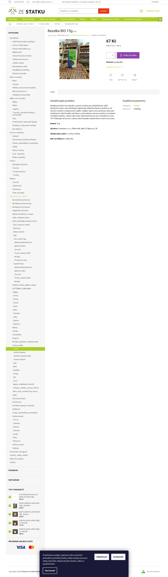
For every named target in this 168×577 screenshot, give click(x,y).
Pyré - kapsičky (18, 154)
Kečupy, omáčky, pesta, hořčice (26, 388)
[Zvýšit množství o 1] (115, 53)
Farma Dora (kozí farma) (21, 56)
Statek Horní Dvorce (20, 59)
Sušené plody (17, 416)
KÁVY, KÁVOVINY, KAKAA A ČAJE (24, 221)
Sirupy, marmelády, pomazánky (24, 412)
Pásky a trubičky (18, 157)
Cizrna (15, 295)
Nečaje (17, 256)
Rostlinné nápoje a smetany (23, 405)
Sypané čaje (19, 263)
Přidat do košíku (130, 55)
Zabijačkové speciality (21, 95)
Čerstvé (15, 168)
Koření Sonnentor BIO (22, 356)
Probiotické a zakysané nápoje (24, 122)
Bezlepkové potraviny (21, 207)
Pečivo (12, 161)
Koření (15, 349)
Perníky (16, 175)
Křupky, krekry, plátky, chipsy (24, 285)
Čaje (15, 235)
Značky (13, 462)
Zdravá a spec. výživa (18, 196)
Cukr (15, 363)
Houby (15, 434)
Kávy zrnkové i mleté (21, 225)
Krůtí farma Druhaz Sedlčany (23, 41)
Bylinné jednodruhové (23, 242)
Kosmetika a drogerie (18, 451)
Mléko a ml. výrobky (17, 98)
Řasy (15, 437)
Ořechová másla (18, 398)
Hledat (103, 11)
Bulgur (15, 292)
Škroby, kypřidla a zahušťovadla (25, 342)
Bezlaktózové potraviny (21, 203)
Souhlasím (118, 556)
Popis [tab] (52, 92)
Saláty (14, 146)
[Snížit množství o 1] (115, 56)
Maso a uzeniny (16, 77)
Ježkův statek (18, 63)
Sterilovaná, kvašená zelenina (24, 139)
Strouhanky (17, 334)
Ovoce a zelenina (17, 132)
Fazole (15, 302)
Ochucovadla (17, 345)
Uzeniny (15, 84)
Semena (16, 430)
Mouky (15, 327)
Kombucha (16, 189)
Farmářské (14, 38)
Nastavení (50, 570)
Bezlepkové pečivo (20, 164)
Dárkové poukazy (17, 458)
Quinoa (16, 320)
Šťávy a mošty (18, 150)
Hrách (15, 306)
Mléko (14, 102)
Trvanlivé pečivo (19, 171)
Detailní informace (113, 67)
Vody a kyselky (18, 192)
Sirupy (15, 373)
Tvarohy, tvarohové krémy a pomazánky (23, 113)
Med (15, 366)
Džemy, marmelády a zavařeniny (25, 143)
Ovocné (15, 182)
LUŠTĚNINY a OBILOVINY (21, 288)
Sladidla (16, 370)
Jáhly (15, 317)
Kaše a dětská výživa (20, 217)
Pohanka (16, 313)
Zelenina (16, 423)
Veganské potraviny (20, 210)
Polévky (15, 448)
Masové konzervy (19, 91)
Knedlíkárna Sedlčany (20, 70)
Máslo (14, 105)
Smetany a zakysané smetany (24, 125)
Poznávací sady (20, 260)
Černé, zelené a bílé (22, 253)
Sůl (14, 377)
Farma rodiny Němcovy (21, 49)
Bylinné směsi (19, 246)
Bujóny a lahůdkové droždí (23, 384)
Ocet (15, 381)
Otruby (15, 331)
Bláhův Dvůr (17, 52)
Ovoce (15, 419)
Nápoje (12, 178)
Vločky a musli (18, 444)
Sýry (14, 118)
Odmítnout (101, 556)
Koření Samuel (19, 352)
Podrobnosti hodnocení (80, 35)
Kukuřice (16, 324)
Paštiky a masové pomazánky (24, 87)
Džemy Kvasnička (19, 73)
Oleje (14, 395)
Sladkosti (16, 409)
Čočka (15, 299)
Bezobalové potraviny (21, 200)
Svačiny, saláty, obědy (19, 455)
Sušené (15, 136)
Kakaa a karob (18, 232)
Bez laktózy (17, 129)
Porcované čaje (20, 239)
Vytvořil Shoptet (153, 571)
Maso (14, 80)
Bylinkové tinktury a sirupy (22, 214)
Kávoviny (16, 228)
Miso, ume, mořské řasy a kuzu (25, 391)
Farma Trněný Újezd (20, 45)
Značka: (98, 35)
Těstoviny (16, 441)
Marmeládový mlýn (19, 66)
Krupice (15, 338)
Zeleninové (16, 185)
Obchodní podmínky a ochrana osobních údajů (81, 2)
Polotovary (16, 402)
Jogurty (15, 109)
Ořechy (16, 427)
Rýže (15, 310)
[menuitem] (13, 19)
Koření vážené (19, 359)
